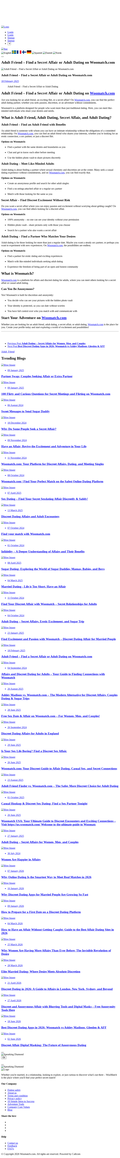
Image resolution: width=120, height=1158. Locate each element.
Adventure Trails (16, 1104)
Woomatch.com (102, 93)
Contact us (13, 1143)
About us (12, 1093)
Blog (10, 1109)
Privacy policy (15, 1098)
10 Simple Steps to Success (21, 1101)
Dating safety (14, 1090)
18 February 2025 (10, 81)
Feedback (12, 1145)
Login (10, 32)
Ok (3, 1057)
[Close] (2, 1052)
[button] (4, 49)
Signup (11, 37)
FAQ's (11, 1148)
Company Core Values (19, 1107)
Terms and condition (18, 1095)
